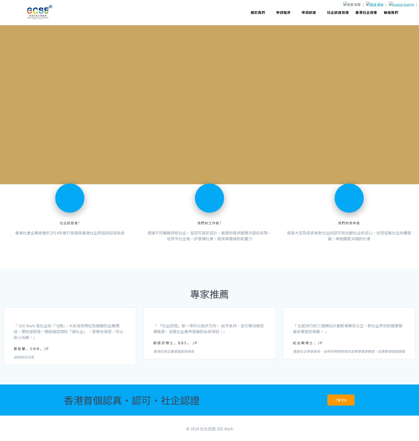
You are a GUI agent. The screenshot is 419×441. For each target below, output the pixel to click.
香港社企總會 (366, 12)
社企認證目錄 (338, 12)
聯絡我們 (391, 12)
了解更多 (341, 400)
